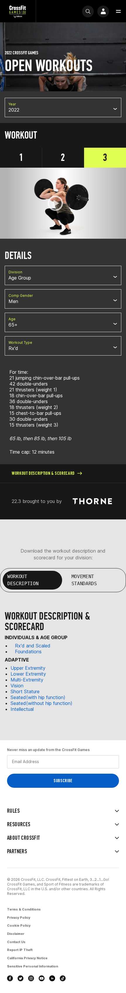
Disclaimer (15, 934)
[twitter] (20, 978)
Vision (17, 686)
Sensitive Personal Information (32, 966)
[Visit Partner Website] (92, 501)
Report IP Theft (20, 950)
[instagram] (31, 978)
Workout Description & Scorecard (43, 473)
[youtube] (42, 978)
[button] (118, 11)
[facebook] (10, 978)
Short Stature (25, 691)
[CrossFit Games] (17, 11)
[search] (88, 11)
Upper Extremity (28, 668)
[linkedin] (52, 978)
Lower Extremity (28, 674)
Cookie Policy (18, 925)
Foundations (28, 651)
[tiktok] (63, 978)
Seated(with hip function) (38, 697)
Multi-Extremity (27, 680)
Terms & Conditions (24, 909)
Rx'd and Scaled (32, 646)
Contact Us (16, 942)
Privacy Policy (18, 917)
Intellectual (22, 709)
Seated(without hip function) (41, 703)
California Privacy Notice (27, 958)
